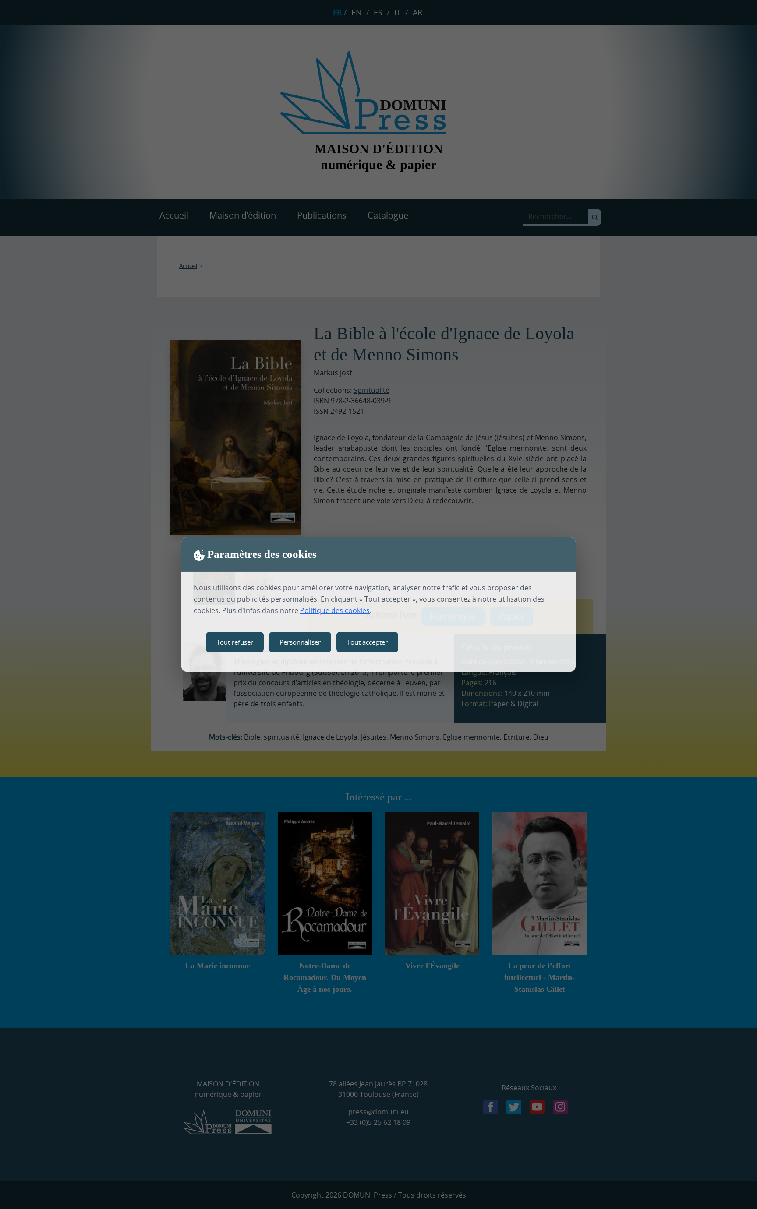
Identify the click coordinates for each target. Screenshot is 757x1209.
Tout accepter (367, 642)
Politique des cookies (335, 610)
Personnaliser (300, 642)
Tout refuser (234, 642)
